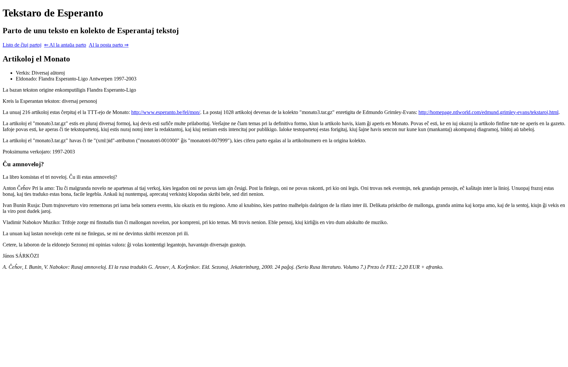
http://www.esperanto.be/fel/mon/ (165, 112)
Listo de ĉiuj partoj (22, 45)
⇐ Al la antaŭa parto (65, 45)
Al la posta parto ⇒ (109, 45)
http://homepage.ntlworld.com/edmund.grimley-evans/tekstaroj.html (488, 112)
